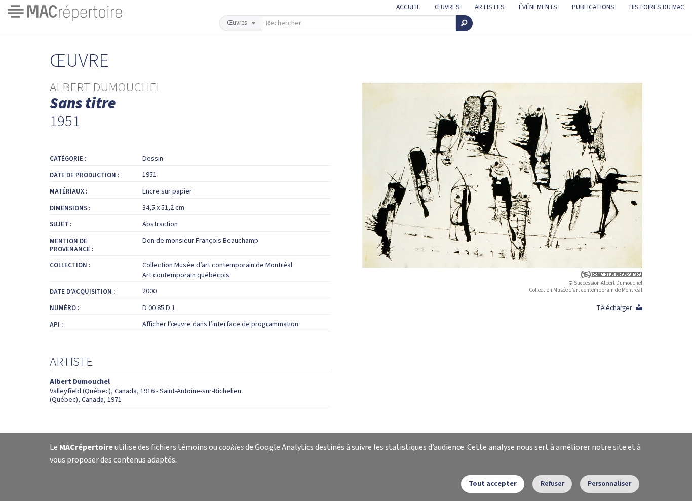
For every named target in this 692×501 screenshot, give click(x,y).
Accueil (408, 7)
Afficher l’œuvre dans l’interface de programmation (220, 324)
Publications (593, 7)
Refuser (552, 483)
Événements (538, 7)
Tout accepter (493, 483)
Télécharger (619, 308)
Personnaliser (609, 483)
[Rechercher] (464, 23)
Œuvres (447, 7)
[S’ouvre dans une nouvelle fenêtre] (502, 274)
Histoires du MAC (656, 7)
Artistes (490, 7)
